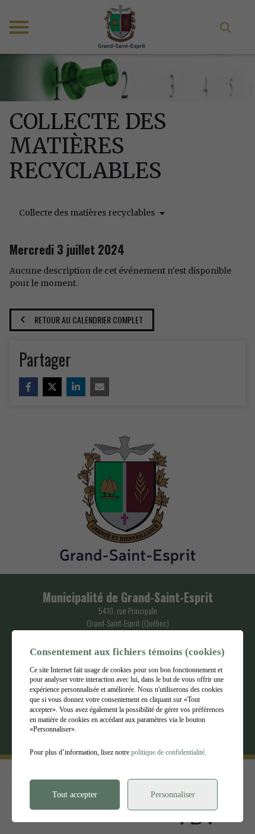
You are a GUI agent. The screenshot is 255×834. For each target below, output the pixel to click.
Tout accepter (74, 794)
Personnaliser (173, 794)
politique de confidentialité (168, 752)
